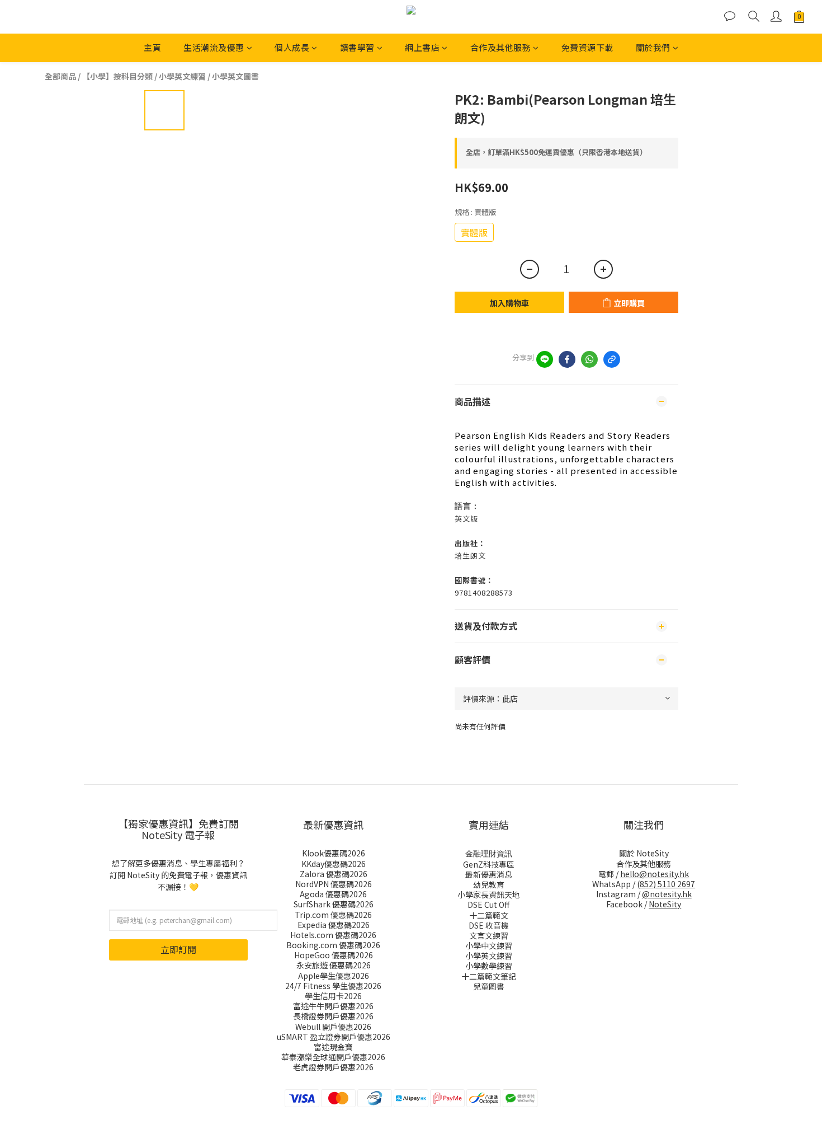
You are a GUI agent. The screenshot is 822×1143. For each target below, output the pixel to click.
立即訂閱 (178, 949)
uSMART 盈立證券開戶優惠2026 (333, 1036)
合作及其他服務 (500, 47)
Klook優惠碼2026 (333, 853)
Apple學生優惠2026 (333, 975)
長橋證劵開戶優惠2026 (333, 1016)
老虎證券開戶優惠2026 (333, 1066)
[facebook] (567, 359)
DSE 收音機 (489, 925)
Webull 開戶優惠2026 (333, 1026)
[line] (544, 359)
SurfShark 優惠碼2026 (334, 904)
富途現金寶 (333, 1046)
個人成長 (292, 47)
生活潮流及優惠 (213, 47)
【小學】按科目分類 (117, 76)
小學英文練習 (182, 76)
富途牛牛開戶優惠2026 (333, 1005)
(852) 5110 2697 (666, 883)
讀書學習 (357, 47)
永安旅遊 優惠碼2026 (333, 965)
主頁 (152, 47)
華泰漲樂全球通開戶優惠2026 (333, 1056)
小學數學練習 (488, 965)
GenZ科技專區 (488, 864)
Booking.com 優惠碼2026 (333, 944)
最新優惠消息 (488, 874)
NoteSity (665, 904)
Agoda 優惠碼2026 (333, 894)
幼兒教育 (488, 884)
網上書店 (422, 47)
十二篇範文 (488, 915)
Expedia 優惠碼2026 (333, 924)
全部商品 (60, 76)
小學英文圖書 (235, 76)
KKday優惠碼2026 (333, 863)
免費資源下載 (587, 47)
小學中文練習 (488, 945)
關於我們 (653, 47)
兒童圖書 (488, 986)
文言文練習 (488, 935)
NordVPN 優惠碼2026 (333, 883)
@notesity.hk (667, 894)
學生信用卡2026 (333, 995)
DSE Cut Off (488, 904)
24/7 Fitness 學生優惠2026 (333, 985)
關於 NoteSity (644, 853)
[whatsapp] (589, 359)
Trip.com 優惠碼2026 (333, 914)
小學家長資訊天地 (488, 894)
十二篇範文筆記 (488, 976)
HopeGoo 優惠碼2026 (333, 955)
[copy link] (611, 359)
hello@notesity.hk (654, 873)
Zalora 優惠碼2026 (333, 873)
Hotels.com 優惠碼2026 (333, 934)
